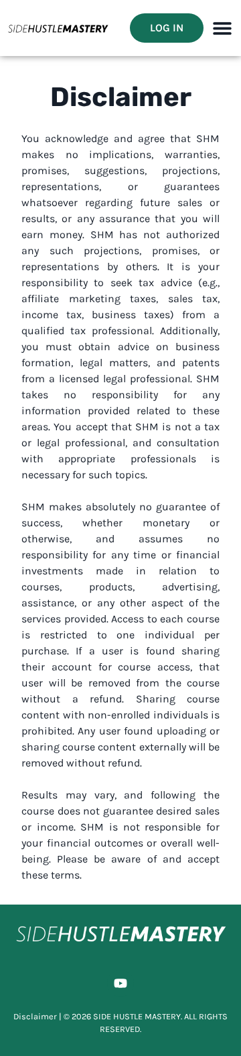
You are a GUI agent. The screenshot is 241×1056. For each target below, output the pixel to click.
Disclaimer (35, 1016)
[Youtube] (120, 983)
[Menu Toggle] (222, 28)
